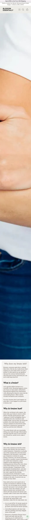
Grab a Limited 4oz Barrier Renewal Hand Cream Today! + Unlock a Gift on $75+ (15, 4)
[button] (23, 9)
